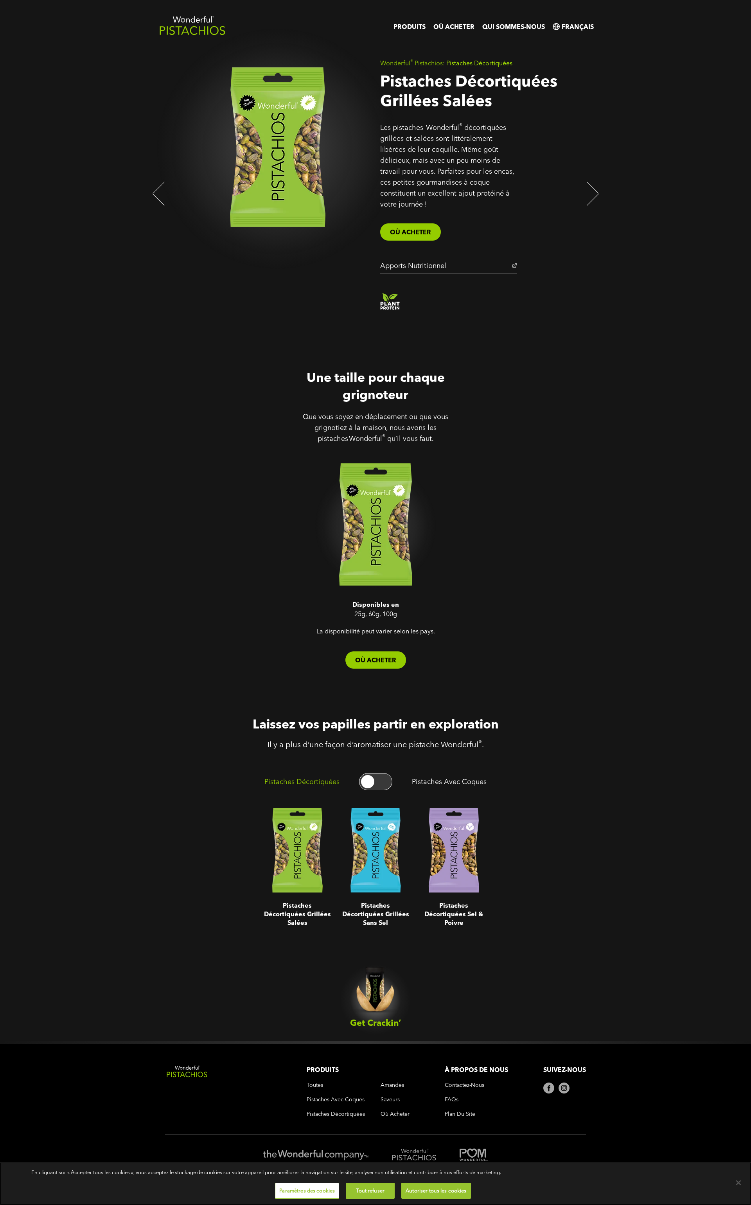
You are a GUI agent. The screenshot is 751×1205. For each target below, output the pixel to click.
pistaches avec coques (336, 1099)
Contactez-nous (464, 1085)
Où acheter (453, 27)
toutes (315, 1085)
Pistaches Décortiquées (302, 781)
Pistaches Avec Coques (449, 781)
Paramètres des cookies (307, 1190)
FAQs (451, 1099)
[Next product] (590, 193)
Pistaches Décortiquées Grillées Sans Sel (368, 821)
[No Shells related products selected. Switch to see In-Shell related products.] (375, 781)
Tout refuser (370, 1190)
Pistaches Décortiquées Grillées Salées (287, 821)
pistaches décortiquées (336, 1114)
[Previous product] (160, 193)
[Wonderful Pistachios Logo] (192, 33)
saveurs (390, 1099)
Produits (409, 27)
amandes (392, 1085)
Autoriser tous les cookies (436, 1190)
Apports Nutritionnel (413, 265)
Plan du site (460, 1114)
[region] (375, 1183)
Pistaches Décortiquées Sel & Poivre (451, 821)
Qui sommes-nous (513, 27)
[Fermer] (738, 1182)
